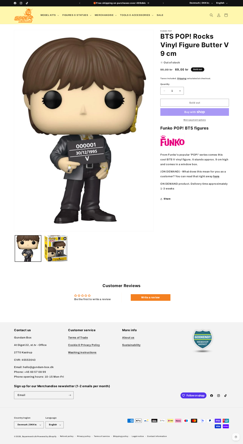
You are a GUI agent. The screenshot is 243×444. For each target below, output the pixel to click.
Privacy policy (84, 436)
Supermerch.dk (29, 436)
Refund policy (67, 436)
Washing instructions (82, 352)
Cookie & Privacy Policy (84, 345)
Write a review (150, 297)
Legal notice (138, 436)
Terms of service (102, 436)
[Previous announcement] (79, 3)
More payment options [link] (194, 120)
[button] (49, 15)
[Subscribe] (69, 395)
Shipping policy (120, 436)
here (216, 176)
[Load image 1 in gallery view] (28, 248)
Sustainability (131, 345)
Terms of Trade (78, 337)
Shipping (181, 78)
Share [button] (167, 199)
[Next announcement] (163, 3)
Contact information (157, 436)
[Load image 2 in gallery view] (56, 248)
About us (128, 337)
